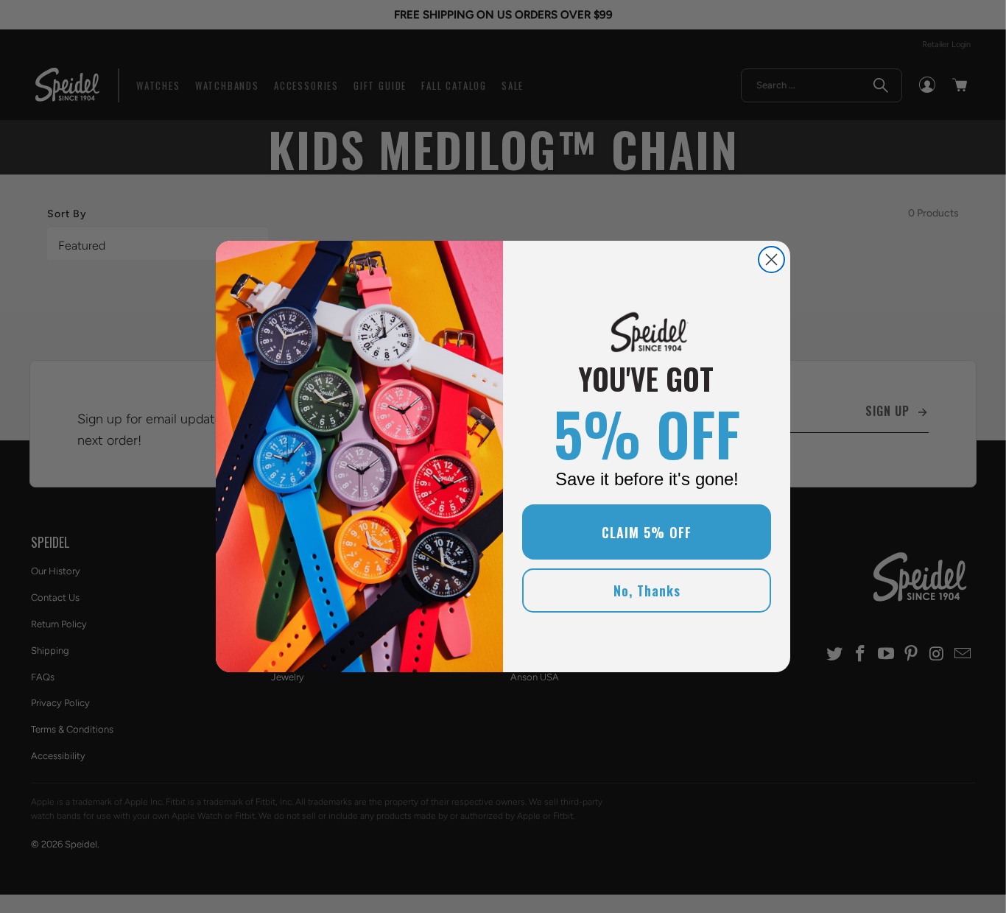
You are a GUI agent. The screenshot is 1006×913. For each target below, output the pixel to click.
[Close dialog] (771, 259)
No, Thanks (646, 590)
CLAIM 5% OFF (647, 532)
